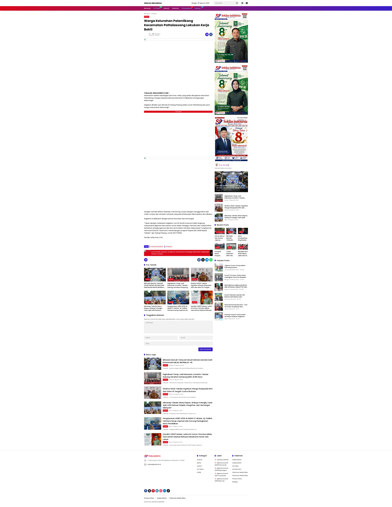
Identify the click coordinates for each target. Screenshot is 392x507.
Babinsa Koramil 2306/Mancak (221, 480)
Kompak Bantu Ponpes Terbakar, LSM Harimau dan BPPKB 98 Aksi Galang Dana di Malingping (220, 254)
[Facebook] (199, 260)
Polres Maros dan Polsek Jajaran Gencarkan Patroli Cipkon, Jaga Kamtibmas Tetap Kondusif (219, 238)
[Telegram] (207, 260)
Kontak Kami (236, 469)
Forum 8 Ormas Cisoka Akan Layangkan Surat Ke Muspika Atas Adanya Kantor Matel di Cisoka (235, 276)
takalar (169, 247)
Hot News (200, 469)
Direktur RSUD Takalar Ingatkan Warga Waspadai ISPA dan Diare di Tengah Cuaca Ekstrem (201, 285)
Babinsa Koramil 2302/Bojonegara (221, 469)
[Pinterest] (153, 490)
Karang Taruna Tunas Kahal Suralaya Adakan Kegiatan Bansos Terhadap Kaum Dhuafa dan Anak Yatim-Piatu (235, 316)
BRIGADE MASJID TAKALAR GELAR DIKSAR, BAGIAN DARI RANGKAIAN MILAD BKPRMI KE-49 (155, 285)
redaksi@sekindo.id (154, 464)
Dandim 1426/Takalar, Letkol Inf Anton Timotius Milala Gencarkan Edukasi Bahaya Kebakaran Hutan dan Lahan (201, 308)
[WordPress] (157, 490)
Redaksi (235, 482)
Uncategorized (220, 232)
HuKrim (199, 466)
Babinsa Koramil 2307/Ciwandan (221, 474)
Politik (199, 472)
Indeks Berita (236, 460)
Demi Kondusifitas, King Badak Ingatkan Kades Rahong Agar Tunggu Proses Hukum (243, 238)
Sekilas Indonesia (153, 3)
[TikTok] (168, 490)
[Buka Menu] (247, 3)
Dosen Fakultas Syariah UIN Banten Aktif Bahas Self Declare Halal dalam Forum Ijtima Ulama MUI (234, 296)
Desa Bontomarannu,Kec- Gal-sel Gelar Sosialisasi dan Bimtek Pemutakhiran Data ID (236, 306)
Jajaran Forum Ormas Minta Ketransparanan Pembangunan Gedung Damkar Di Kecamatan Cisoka (235, 266)
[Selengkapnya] (231, 165)
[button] (237, 3)
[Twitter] (203, 260)
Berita (241, 232)
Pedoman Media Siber (240, 472)
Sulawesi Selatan (157, 247)
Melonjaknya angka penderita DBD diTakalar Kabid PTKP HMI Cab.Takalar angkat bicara (235, 286)
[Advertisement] (178, 134)
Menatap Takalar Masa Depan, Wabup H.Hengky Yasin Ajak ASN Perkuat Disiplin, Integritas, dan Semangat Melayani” (153, 308)
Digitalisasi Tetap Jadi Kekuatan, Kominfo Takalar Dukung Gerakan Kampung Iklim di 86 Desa (177, 285)
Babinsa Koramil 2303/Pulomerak (221, 464)
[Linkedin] (164, 490)
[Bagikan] (211, 34)
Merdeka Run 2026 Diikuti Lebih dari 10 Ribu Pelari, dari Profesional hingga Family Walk (243, 254)
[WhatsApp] (211, 260)
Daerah (147, 17)
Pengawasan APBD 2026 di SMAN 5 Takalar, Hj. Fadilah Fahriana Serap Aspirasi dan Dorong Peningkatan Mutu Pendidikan (177, 308)
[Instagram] (160, 490)
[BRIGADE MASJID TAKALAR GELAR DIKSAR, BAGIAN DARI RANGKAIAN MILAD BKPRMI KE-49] (155, 274)
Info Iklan (235, 466)
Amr (150, 33)
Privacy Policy (237, 479)
